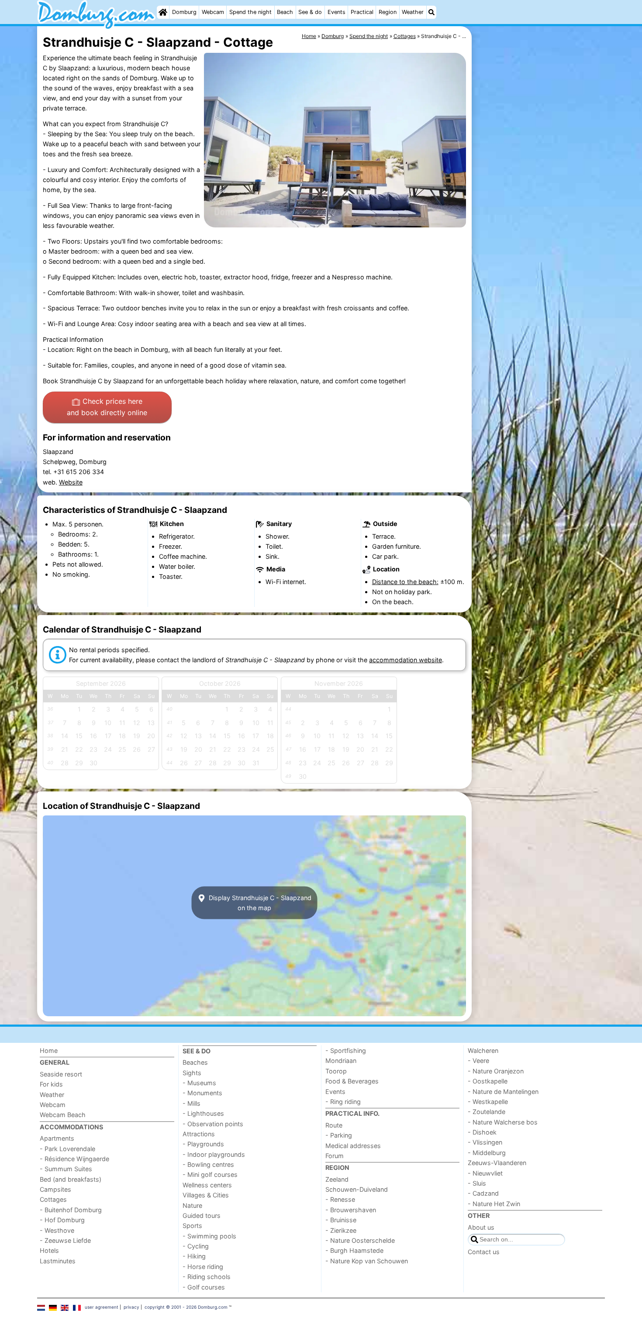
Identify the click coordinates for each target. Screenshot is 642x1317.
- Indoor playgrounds (214, 1154)
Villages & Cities (206, 1195)
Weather (413, 12)
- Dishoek (482, 1132)
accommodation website (405, 660)
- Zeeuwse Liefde (65, 1240)
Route (333, 1125)
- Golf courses (204, 1287)
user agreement (101, 1307)
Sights (192, 1072)
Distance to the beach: (405, 581)
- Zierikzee (340, 1230)
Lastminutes (58, 1261)
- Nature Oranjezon (496, 1071)
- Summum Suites (66, 1169)
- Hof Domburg (62, 1220)
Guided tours (202, 1215)
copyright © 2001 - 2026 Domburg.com (186, 1307)
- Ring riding (343, 1101)
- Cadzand (483, 1193)
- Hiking (194, 1256)
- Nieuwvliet (485, 1173)
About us (481, 1227)
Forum (334, 1155)
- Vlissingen (485, 1142)
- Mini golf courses (210, 1174)
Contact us (484, 1251)
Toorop (336, 1071)
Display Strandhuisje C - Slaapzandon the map (259, 902)
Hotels (49, 1250)
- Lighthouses (203, 1113)
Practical (362, 12)
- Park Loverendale (67, 1148)
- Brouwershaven (350, 1210)
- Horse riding (203, 1266)
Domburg (184, 12)
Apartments (57, 1138)
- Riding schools (207, 1276)
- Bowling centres (208, 1164)
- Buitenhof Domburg (71, 1210)
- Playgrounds (203, 1144)
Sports (192, 1225)
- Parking (338, 1135)
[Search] (431, 12)
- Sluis (477, 1183)
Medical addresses (353, 1145)
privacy (131, 1307)
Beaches (195, 1062)
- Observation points (213, 1124)
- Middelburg (487, 1152)
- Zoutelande (486, 1111)
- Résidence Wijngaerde (74, 1158)
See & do (310, 12)
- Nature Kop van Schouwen (366, 1261)
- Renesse (340, 1199)
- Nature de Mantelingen (503, 1091)
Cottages (53, 1199)
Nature (192, 1205)
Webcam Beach (63, 1114)
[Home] (163, 12)
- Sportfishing (345, 1050)
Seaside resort (61, 1074)
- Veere (478, 1060)
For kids (51, 1084)
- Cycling (196, 1246)
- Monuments (202, 1093)
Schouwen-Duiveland (356, 1189)
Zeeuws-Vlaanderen (497, 1162)
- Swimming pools (209, 1236)
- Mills (191, 1103)
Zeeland (337, 1179)
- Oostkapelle (487, 1081)
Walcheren (483, 1050)
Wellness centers (207, 1185)
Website (71, 482)
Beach (285, 12)
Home (49, 1050)
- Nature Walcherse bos (503, 1122)
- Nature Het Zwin (494, 1203)
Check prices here (107, 407)
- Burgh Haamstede (354, 1250)
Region (388, 12)
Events (336, 12)
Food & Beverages (352, 1081)
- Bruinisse (340, 1220)
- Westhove (57, 1230)
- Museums (199, 1083)
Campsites (55, 1189)
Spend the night (250, 12)
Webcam (213, 12)
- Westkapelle (488, 1101)
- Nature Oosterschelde (360, 1240)
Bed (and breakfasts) (70, 1179)
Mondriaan (340, 1060)
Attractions (199, 1134)
